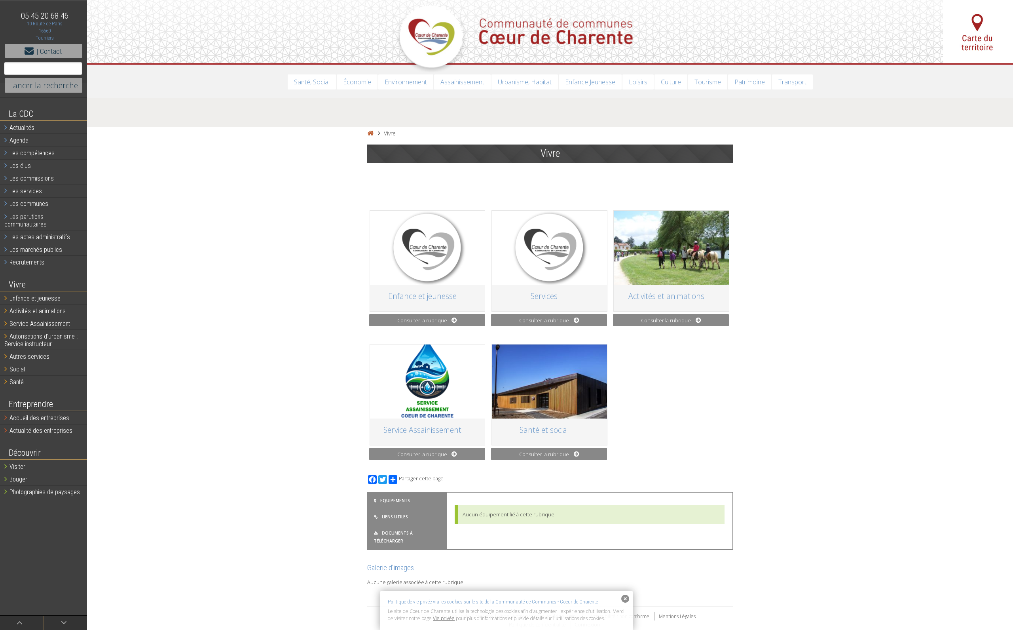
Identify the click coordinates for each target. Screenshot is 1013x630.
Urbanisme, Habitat (525, 82)
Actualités (21, 127)
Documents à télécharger (393, 537)
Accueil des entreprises (39, 418)
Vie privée (444, 618)
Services (544, 296)
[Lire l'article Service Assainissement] (427, 382)
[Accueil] (370, 133)
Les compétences (32, 153)
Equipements (395, 500)
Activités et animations (37, 311)
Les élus (20, 165)
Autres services (29, 356)
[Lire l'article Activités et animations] (671, 248)
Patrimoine (749, 82)
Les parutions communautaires (25, 220)
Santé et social (544, 429)
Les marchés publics (35, 249)
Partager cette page (421, 478)
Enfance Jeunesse (590, 82)
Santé (16, 382)
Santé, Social (312, 82)
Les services (25, 191)
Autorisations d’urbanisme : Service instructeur (41, 340)
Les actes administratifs (39, 237)
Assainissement (462, 82)
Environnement (406, 82)
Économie (357, 82)
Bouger (18, 479)
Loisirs (638, 82)
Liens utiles (395, 517)
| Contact (49, 51)
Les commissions (31, 178)
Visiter (17, 466)
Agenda (18, 140)
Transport (792, 82)
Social (17, 369)
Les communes (28, 203)
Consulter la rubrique (422, 320)
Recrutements (26, 262)
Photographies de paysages (44, 492)
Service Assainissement (39, 323)
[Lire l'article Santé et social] (549, 382)
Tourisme (707, 82)
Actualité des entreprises (40, 430)
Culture (671, 82)
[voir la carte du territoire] (978, 31)
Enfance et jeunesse (35, 298)
